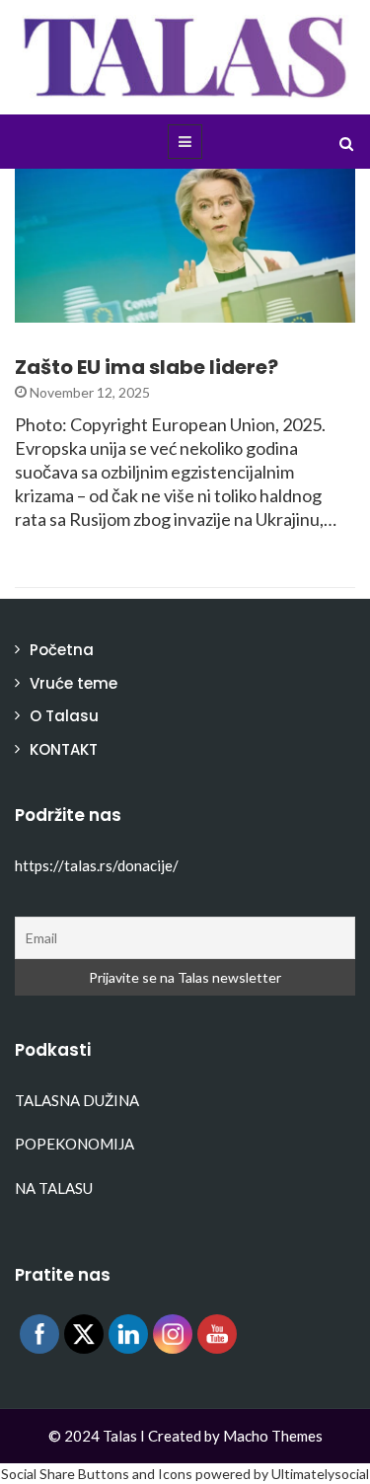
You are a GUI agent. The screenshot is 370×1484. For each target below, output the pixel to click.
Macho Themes (273, 1436)
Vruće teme (73, 683)
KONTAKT (64, 749)
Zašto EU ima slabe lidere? (146, 367)
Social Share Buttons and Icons (96, 1473)
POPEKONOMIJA (74, 1143)
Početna (62, 649)
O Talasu (64, 715)
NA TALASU (54, 1188)
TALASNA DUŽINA (77, 1100)
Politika (71, 311)
